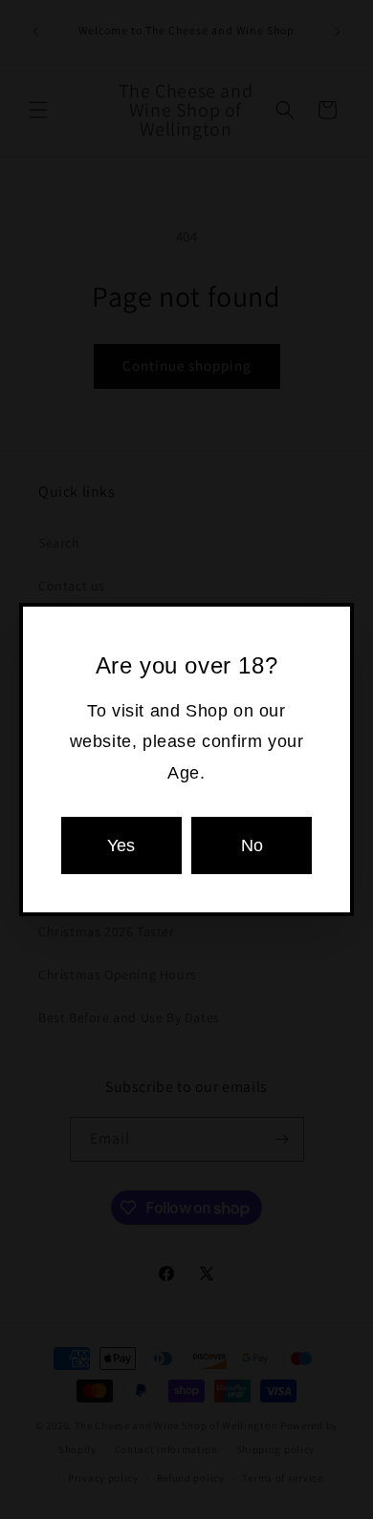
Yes (121, 845)
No (252, 845)
